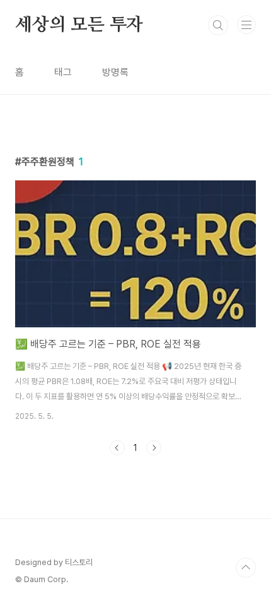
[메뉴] (246, 24)
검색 (218, 25)
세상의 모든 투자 (79, 25)
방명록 (115, 72)
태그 (63, 72)
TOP (246, 568)
